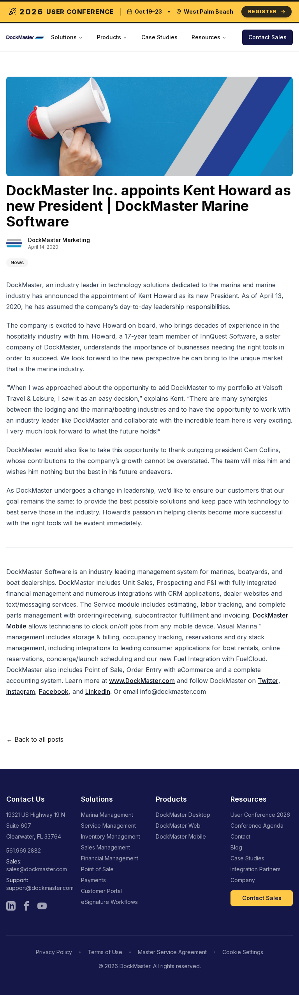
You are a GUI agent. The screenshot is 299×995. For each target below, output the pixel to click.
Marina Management (107, 814)
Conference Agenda (256, 825)
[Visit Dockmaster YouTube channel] (42, 906)
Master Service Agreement (172, 952)
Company (242, 880)
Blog (236, 847)
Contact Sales (267, 37)
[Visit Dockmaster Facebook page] (26, 906)
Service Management (108, 825)
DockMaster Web (178, 825)
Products (109, 37)
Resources (206, 37)
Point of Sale (97, 869)
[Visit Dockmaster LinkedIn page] (11, 906)
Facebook (54, 691)
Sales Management (105, 847)
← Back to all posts (34, 739)
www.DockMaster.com (142, 680)
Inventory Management (110, 836)
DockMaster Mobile (181, 836)
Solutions (64, 37)
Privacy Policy (54, 952)
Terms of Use (105, 952)
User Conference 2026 (260, 814)
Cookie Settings (242, 952)
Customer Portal (101, 891)
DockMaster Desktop (183, 814)
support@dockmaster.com (40, 887)
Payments (93, 880)
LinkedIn (97, 691)
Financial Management (109, 858)
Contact (240, 836)
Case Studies (159, 37)
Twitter (268, 680)
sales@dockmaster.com (36, 869)
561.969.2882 (23, 850)
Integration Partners (255, 869)
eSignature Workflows (109, 901)
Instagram (20, 691)
